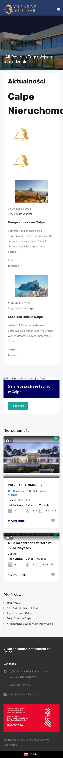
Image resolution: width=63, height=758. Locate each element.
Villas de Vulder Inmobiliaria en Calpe (27, 650)
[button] (58, 9)
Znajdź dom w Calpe (18, 618)
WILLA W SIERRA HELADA (22, 608)
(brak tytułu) (13, 602)
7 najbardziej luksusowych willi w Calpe (29, 623)
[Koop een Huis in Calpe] (31, 295)
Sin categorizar (23, 213)
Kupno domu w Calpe (19, 613)
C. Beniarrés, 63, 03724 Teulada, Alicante (27, 493)
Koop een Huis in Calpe (25, 317)
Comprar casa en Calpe (26, 222)
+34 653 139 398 (20, 685)
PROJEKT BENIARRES (25, 485)
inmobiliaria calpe (24, 308)
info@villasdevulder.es (23, 694)
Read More (17, 405)
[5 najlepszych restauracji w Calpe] (31, 378)
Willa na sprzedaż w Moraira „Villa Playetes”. (30, 545)
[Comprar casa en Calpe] (31, 201)
